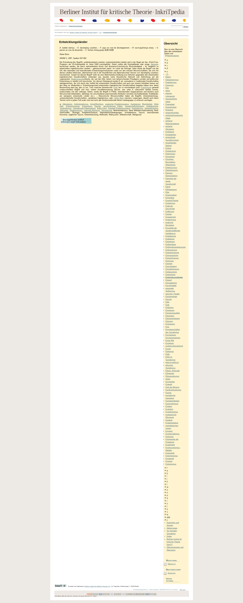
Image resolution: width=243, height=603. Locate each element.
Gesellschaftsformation (134, 106)
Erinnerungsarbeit (173, 313)
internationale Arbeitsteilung (84, 108)
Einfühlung (170, 132)
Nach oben (182, 589)
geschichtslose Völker (112, 106)
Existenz (169, 431)
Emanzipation (171, 195)
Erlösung (169, 321)
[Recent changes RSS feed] (92, 595)
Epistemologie (171, 297)
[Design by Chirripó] (150, 595)
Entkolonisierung (72, 106)
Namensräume (173, 56)
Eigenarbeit (170, 104)
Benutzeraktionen (172, 570)
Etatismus (170, 351)
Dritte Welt (118, 98)
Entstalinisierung (172, 269)
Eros (167, 327)
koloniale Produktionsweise (119, 108)
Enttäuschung (171, 272)
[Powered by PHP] (104, 595)
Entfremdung (171, 244)
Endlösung (170, 211)
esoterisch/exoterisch (174, 346)
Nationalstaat (106, 110)
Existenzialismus (172, 434)
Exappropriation (172, 423)
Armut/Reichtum (96, 104)
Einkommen (170, 154)
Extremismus (171, 464)
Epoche (97, 106)
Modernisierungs (78, 79)
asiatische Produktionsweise (117, 104)
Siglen (169, 536)
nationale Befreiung (92, 110)
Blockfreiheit (147, 104)
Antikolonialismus (81, 104)
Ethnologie (170, 373)
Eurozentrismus (172, 404)
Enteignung (170, 242)
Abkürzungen (172, 528)
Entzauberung (171, 283)
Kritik (115, 87)
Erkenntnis (170, 316)
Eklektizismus (171, 168)
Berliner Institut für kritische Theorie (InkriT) (83, 32)
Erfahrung (169, 307)
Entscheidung (171, 266)
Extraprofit (170, 459)
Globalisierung (152, 106)
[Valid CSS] (127, 595)
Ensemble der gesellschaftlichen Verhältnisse (173, 231)
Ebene (168, 77)
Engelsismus (171, 220)
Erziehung (170, 343)
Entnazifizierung (172, 258)
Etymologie (170, 382)
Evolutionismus (172, 412)
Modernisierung (76, 110)
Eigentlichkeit (171, 107)
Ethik (168, 354)
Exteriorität (170, 453)
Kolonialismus (137, 108)
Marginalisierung (151, 108)
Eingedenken (171, 135)
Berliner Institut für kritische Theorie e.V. (97, 586)
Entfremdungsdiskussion (176, 247)
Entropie (169, 264)
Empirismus (170, 203)
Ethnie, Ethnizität (173, 371)
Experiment (170, 445)
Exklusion (170, 437)
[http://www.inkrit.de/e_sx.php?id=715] (76, 123)
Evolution (169, 409)
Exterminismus (172, 456)
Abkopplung (67, 104)
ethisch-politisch (172, 362)
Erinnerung (170, 310)
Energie (169, 214)
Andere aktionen (169, 580)
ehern (168, 91)
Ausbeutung (135, 104)
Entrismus (170, 261)
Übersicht (172, 564)
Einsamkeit (170, 157)
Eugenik (169, 384)
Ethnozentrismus (172, 376)
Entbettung (170, 239)
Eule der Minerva (172, 387)
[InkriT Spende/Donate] (60, 586)
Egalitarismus (171, 82)
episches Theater (173, 294)
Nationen (154, 64)
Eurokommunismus (173, 390)
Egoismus (170, 85)
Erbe (167, 302)
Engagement (171, 217)
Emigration (170, 198)
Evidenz (169, 406)
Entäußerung (171, 236)
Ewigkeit (169, 420)
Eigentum (169, 110)
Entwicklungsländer (76, 26)
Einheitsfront (171, 151)
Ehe (167, 88)
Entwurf (169, 280)
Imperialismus (65, 108)
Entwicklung (146, 87)
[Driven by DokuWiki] (139, 595)
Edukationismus (172, 80)
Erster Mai (170, 340)
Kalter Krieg (102, 108)
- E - (100, 32)
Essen (168, 349)
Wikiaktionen (171, 560)
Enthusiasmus (171, 250)
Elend (168, 187)
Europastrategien (172, 401)
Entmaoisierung (172, 255)
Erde (167, 305)
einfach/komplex (172, 113)
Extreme (169, 461)
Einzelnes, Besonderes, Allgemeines (171, 162)
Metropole (64, 110)
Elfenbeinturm (171, 190)
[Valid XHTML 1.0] (115, 595)
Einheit (168, 148)
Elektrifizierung (172, 170)
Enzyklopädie (171, 286)
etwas (168, 379)
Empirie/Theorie (172, 200)
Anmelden (172, 573)
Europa (168, 393)
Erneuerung (170, 324)
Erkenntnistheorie (173, 318)
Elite (167, 192)
